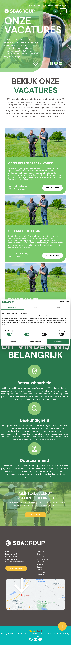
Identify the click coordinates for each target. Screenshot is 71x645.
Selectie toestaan (35, 341)
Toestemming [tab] (12, 307)
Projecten (40, 562)
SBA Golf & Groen (23, 634)
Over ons (40, 556)
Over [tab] (58, 307)
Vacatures (41, 572)
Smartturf (40, 575)
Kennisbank (41, 564)
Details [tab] (35, 307)
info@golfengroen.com (55, 5)
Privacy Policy (63, 634)
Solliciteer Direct (36, 515)
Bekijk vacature (52, 188)
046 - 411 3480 (34, 5)
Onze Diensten (42, 559)
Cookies (35, 636)
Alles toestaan (58, 341)
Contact (40, 569)
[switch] (26, 334)
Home (39, 554)
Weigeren (13, 341)
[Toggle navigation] (63, 11)
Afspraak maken (16, 568)
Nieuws (39, 567)
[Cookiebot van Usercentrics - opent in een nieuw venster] (61, 302)
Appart (53, 634)
